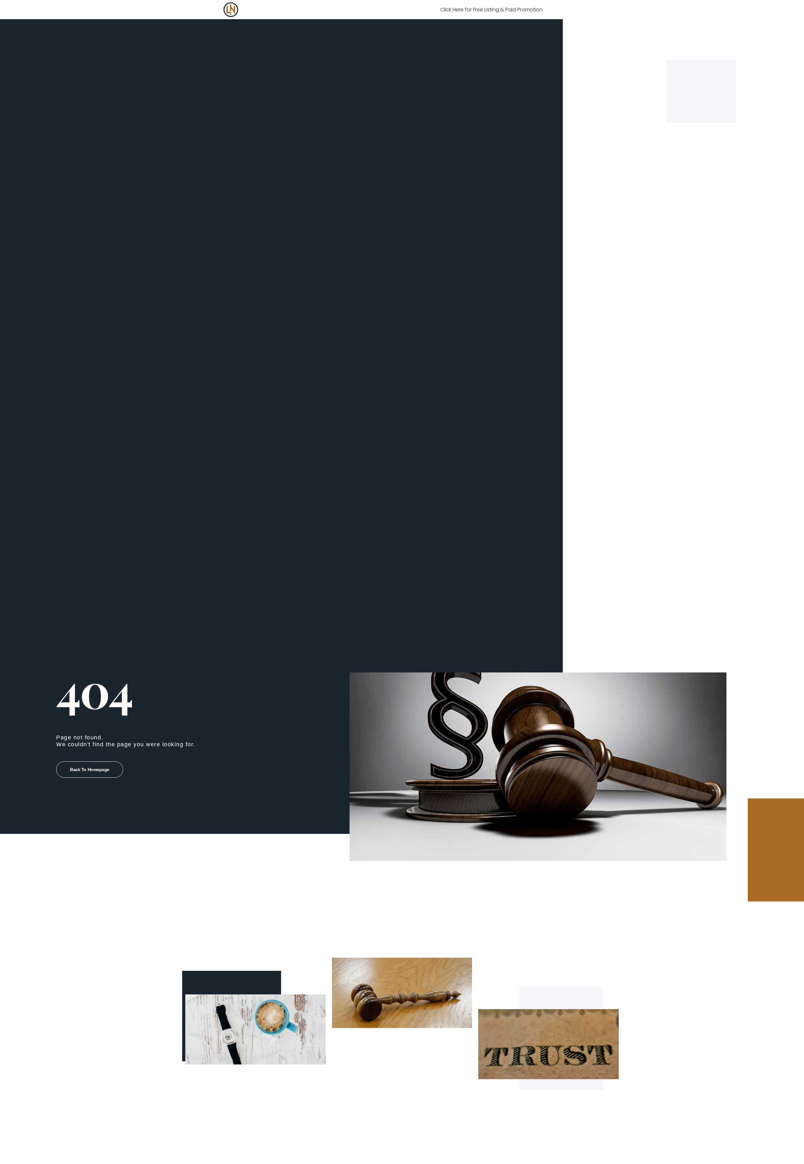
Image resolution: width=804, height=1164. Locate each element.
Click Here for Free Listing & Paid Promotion (491, 9)
